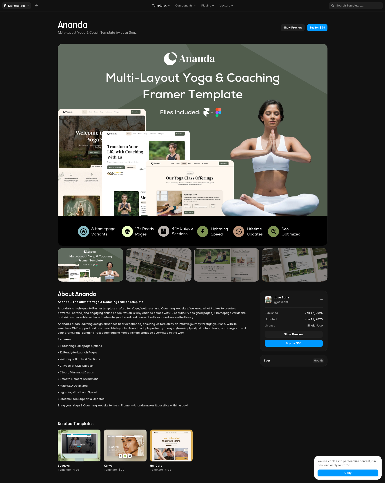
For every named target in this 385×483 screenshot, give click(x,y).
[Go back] (36, 5)
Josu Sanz (129, 32)
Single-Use (315, 325)
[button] (161, 5)
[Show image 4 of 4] (294, 264)
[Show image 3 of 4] (227, 264)
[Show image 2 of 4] (158, 264)
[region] (192, 145)
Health (318, 360)
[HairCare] (171, 451)
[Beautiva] (79, 451)
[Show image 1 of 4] (91, 264)
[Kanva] (125, 451)
